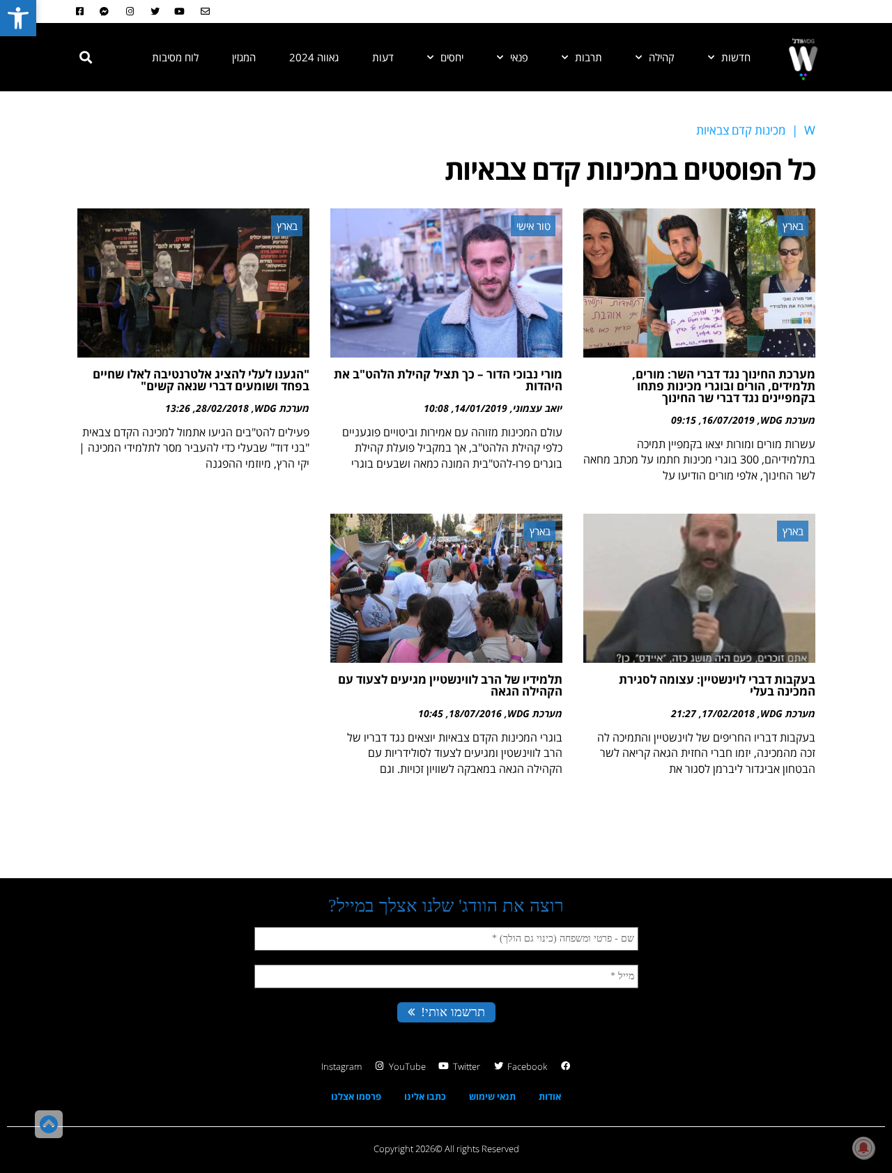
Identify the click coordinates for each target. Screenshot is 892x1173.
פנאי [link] (519, 57)
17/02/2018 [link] (728, 713)
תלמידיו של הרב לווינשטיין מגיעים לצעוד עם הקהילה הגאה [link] (450, 685)
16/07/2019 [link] (728, 420)
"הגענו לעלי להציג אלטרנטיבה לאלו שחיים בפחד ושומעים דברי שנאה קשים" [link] (201, 380)
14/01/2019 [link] (480, 408)
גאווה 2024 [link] (314, 57)
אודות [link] (550, 1096)
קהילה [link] (662, 57)
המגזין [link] (244, 57)
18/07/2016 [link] (475, 713)
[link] (18, 18)
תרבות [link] (588, 57)
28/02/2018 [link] (222, 408)
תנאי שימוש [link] (492, 1096)
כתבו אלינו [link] (425, 1096)
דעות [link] (383, 57)
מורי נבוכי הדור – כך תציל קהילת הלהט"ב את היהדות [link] (448, 380)
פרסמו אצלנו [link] (356, 1096)
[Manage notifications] (863, 1148)
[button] (85, 57)
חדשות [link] (736, 57)
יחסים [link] (451, 57)
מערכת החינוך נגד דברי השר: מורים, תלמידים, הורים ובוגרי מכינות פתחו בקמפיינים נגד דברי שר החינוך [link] (723, 386)
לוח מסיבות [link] (175, 57)
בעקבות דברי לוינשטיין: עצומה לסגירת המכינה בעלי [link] (717, 685)
